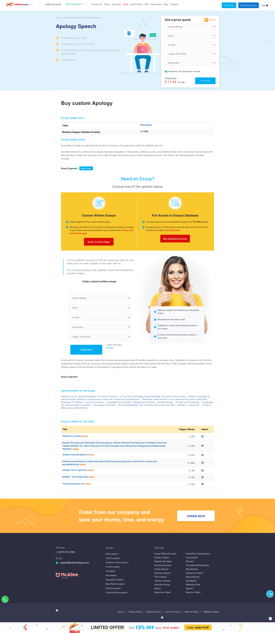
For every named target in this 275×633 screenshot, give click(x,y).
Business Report (162, 573)
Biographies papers (114, 579)
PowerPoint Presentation (198, 553)
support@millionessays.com (74, 562)
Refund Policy (191, 611)
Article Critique (161, 557)
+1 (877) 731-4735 (52, 4)
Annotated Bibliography (197, 565)
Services (95, 4)
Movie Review (193, 576)
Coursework (192, 557)
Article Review (161, 569)
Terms (121, 611)
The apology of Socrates (104, 405)
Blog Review (192, 569)
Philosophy (146, 125)
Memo (157, 588)
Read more (86, 168)
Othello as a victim (75, 436)
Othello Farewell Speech (78, 454)
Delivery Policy (154, 611)
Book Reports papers (115, 584)
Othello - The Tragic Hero (78, 476)
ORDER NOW (196, 516)
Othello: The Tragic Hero (78, 470)
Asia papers (111, 575)
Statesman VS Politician (72, 402)
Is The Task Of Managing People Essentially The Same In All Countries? (153, 396)
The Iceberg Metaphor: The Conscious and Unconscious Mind (146, 405)
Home (59, 17)
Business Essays (162, 565)
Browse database (72, 17)
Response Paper (162, 592)
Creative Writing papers (116, 592)
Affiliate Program (211, 611)
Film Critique (160, 576)
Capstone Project (194, 573)
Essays (110, 547)
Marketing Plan (193, 584)
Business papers (113, 588)
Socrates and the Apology (187, 402)
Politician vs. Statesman (188, 405)
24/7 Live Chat (73, 4)
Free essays (156, 4)
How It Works (136, 4)
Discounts (116, 4)
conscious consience (95, 402)
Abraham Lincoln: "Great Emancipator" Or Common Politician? (89, 396)
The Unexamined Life (76, 483)
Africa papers (112, 554)
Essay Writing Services (165, 553)
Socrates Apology (165, 402)
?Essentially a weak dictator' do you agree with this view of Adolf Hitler (174, 399)
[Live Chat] (270, 594)
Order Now (229, 5)
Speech (189, 588)
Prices (107, 4)
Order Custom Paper (99, 241)
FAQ (147, 4)
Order (125, 4)
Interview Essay (162, 584)
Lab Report (191, 580)
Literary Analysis (162, 580)
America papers (113, 558)
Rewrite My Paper (163, 561)
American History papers (117, 562)
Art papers (110, 571)
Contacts (174, 4)
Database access (248, 5)
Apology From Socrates (144, 402)
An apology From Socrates (119, 402)
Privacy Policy (135, 611)
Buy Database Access (175, 238)
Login (263, 5)
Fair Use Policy (173, 611)
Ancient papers (113, 566)
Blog (166, 4)
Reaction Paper (193, 592)
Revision (190, 561)
